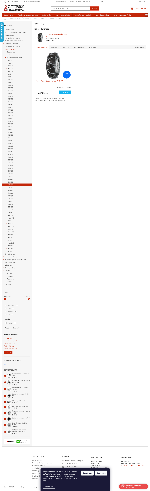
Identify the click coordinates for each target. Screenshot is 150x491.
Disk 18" (10, 229)
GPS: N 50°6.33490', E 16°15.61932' (133, 465)
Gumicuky (8, 251)
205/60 (10, 157)
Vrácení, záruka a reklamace (80, 2)
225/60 (10, 188)
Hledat (94, 8)
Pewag (11, 323)
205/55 (10, 154)
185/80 (10, 135)
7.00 (9, 74)
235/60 (10, 199)
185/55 (10, 121)
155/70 (10, 88)
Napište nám (36, 476)
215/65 (10, 174)
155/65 (10, 85)
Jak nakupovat (61, 2)
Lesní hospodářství (11, 44)
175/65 (10, 110)
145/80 (10, 82)
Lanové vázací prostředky (13, 46)
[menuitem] (8, 15)
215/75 (10, 179)
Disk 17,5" (11, 226)
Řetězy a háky (9, 35)
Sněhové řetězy (10, 49)
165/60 (10, 93)
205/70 (10, 163)
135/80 (10, 80)
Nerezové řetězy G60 (10, 349)
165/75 (10, 102)
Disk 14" (10, 71)
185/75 (10, 132)
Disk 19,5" (11, 232)
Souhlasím (101, 473)
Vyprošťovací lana (11, 257)
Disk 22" (10, 237)
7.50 (9, 77)
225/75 (10, 193)
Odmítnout (87, 473)
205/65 (10, 160)
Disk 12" (10, 66)
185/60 (10, 124)
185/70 (10, 129)
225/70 (10, 190)
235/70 (10, 201)
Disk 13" (10, 68)
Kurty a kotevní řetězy (12, 38)
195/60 (10, 140)
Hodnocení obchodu (39, 473)
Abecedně (92, 47)
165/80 (10, 104)
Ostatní (7, 271)
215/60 (10, 171)
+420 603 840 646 (71, 467)
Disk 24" (10, 246)
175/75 (10, 116)
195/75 (10, 149)
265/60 (10, 212)
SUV (8, 55)
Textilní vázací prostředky (13, 41)
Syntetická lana (10, 254)
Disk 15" (10, 215)
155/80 (10, 91)
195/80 (10, 152)
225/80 (10, 196)
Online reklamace (38, 465)
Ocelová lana (9, 30)
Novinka (12, 311)
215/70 (10, 177)
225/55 (10, 185)
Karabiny (10, 276)
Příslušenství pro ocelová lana (15, 32)
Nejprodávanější (79, 47)
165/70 (10, 99)
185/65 (10, 127)
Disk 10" (10, 63)
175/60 (10, 107)
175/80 (10, 118)
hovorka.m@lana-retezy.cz (74, 461)
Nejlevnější (55, 47)
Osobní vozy (11, 52)
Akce (10, 308)
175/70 (10, 113)
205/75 (10, 165)
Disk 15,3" (11, 218)
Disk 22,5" (11, 243)
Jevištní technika (10, 262)
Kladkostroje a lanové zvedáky (15, 259)
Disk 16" (10, 221)
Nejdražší (66, 47)
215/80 (10, 182)
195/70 (10, 146)
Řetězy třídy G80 (9, 346)
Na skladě (12, 305)
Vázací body (9, 265)
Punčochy (10, 279)
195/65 (10, 143)
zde (44, 481)
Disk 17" (10, 224)
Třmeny (9, 273)
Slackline (10, 282)
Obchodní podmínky (39, 468)
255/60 (10, 210)
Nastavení (49, 486)
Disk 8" (10, 60)
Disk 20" (10, 235)
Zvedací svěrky (10, 268)
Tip (10, 314)
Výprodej (8, 284)
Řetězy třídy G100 (9, 343)
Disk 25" (10, 248)
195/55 (10, 138)
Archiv (8, 352)
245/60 (10, 204)
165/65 (10, 96)
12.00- (10, 240)
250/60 (10, 207)
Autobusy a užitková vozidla (16, 57)
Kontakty (35, 479)
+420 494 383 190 (71, 464)
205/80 (10, 168)
